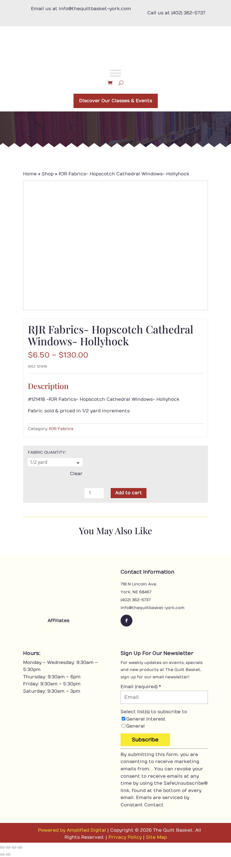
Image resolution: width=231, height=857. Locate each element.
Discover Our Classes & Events (115, 100)
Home (30, 173)
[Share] (14, 847)
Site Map (156, 837)
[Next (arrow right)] (8, 854)
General (135, 726)
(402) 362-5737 (135, 600)
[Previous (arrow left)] (2, 854)
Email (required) (141, 686)
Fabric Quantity (46, 452)
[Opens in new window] (43, 633)
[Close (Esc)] (20, 847)
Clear (76, 473)
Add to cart (128, 492)
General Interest (146, 719)
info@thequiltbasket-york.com (153, 607)
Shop (48, 173)
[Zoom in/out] (2, 847)
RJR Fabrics (61, 428)
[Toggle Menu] (115, 73)
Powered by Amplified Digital (72, 830)
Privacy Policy (125, 837)
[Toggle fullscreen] (8, 847)
